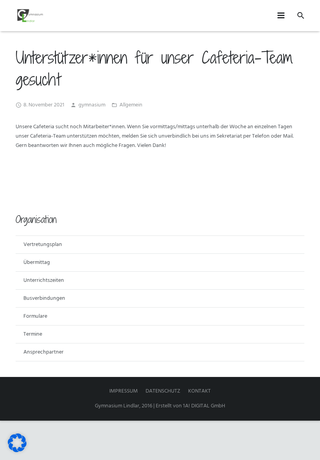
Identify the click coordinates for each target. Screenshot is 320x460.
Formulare (35, 316)
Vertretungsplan (42, 244)
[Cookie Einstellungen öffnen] (17, 450)
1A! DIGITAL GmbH (204, 406)
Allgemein (130, 105)
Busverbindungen (44, 298)
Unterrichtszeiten (43, 280)
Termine (32, 334)
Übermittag (36, 262)
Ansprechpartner (43, 352)
